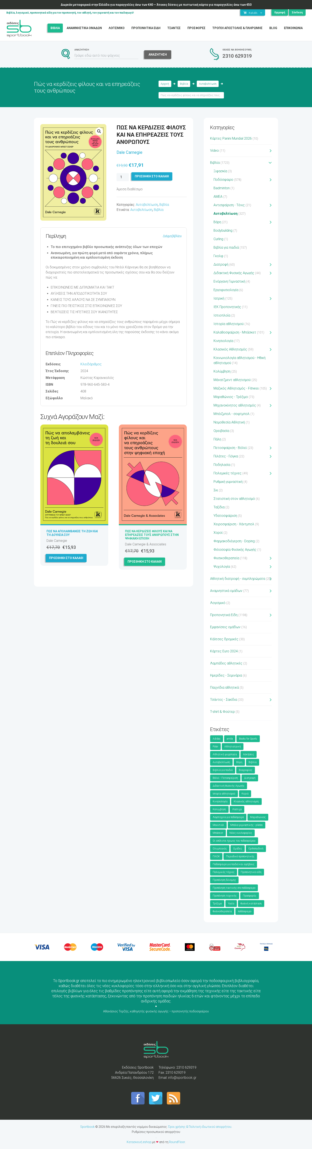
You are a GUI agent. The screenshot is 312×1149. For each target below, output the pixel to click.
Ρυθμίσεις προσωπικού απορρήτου (156, 1132)
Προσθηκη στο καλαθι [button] (66, 558)
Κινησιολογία (223, 341)
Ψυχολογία (222, 567)
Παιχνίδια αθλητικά (224, 687)
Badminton (222, 188)
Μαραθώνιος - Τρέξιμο (231, 397)
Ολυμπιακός (220, 848)
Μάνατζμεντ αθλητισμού (232, 380)
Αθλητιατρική (232, 746)
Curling (218, 239)
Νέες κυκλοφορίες (240, 832)
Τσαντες (174, 28)
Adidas (217, 738)
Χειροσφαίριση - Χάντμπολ (234, 524)
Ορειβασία (221, 431)
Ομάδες (237, 848)
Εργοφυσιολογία (226, 290)
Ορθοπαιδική (255, 848)
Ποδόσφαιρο (223, 180)
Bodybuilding (223, 230)
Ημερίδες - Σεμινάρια (226, 675)
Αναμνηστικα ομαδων (84, 28)
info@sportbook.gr (182, 1078)
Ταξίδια (219, 507)
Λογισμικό (217, 603)
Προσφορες (196, 28)
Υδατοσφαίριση (225, 516)
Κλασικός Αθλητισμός (230, 349)
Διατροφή (221, 264)
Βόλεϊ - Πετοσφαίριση (225, 777)
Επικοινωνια (293, 28)
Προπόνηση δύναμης (224, 880)
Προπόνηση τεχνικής (225, 895)
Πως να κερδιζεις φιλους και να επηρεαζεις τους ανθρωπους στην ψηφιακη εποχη (152, 535)
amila (230, 738)
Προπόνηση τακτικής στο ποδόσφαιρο (234, 887)
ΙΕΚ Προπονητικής (227, 307)
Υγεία (231, 903)
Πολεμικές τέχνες (228, 473)
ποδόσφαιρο (244, 911)
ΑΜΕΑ (218, 197)
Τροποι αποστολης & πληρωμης (237, 28)
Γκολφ (218, 256)
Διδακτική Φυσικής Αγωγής (234, 273)
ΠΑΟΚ (216, 856)
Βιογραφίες (245, 770)
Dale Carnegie (129, 152)
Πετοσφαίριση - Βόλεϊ (230, 448)
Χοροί (218, 533)
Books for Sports (248, 738)
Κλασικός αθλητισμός (246, 801)
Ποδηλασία (222, 465)
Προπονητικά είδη (251, 872)
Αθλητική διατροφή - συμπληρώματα (237, 579)
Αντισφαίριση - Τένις (229, 205)
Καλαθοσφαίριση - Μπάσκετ (235, 332)
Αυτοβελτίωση (207, 83)
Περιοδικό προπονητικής (240, 856)
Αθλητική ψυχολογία (225, 754)
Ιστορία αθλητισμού (229, 324)
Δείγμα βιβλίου (172, 236)
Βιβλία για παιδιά (226, 247)
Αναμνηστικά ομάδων (226, 591)
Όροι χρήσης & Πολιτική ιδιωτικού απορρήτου (199, 1126)
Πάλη (217, 439)
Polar (215, 746)
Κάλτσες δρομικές (224, 639)
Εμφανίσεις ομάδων (225, 627)
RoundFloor (177, 1142)
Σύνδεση (297, 12)
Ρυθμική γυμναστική (228, 482)
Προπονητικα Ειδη (145, 28)
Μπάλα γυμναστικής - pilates (246, 825)
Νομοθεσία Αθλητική (229, 422)
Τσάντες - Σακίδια (223, 700)
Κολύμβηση (222, 371)
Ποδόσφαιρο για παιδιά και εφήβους (233, 864)
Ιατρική (219, 298)
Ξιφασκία (220, 171)
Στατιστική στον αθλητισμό (234, 499)
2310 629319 (237, 56)
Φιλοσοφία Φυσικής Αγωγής (235, 550)
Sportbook (87, 1126)
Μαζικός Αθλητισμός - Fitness (236, 388)
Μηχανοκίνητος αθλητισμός (235, 405)
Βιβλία (184, 83)
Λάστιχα (237, 809)
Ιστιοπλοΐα (222, 315)
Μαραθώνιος (258, 817)
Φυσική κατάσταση (251, 903)
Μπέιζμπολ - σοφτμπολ (232, 414)
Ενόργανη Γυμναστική (229, 281)
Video (214, 151)
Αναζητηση (158, 54)
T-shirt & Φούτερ (222, 712)
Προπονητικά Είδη (224, 615)
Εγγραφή (279, 12)
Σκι (216, 490)
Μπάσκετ (218, 832)
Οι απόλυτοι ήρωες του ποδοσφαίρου (234, 840)
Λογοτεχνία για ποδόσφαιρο (228, 817)
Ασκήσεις (248, 754)
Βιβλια (55, 28)
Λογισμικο (117, 28)
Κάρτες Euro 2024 (224, 651)
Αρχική (165, 83)
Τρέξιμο (217, 903)
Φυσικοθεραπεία (226, 558)
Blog (273, 28)
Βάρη (217, 222)
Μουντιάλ (218, 825)
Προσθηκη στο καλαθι (152, 176)
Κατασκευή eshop (139, 1142)
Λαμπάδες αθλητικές (226, 663)
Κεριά (245, 793)
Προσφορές (249, 895)
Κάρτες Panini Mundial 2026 (231, 138)
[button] (99, 131)
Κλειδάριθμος (91, 364)
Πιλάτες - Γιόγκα (226, 456)
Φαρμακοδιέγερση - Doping (234, 541)
